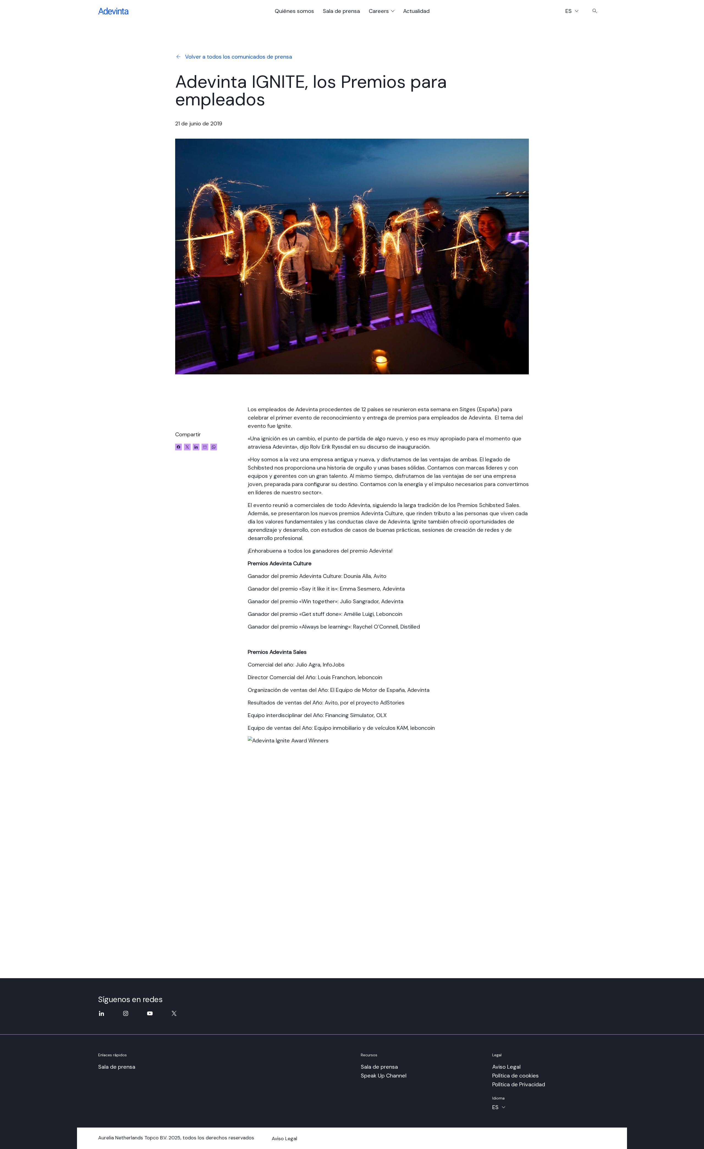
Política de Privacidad (518, 1084)
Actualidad (416, 11)
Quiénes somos (294, 11)
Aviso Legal (506, 1066)
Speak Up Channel (383, 1075)
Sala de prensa (341, 11)
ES (574, 11)
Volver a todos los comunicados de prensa (238, 56)
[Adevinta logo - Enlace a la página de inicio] (113, 11)
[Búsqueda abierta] (595, 11)
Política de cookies (515, 1075)
